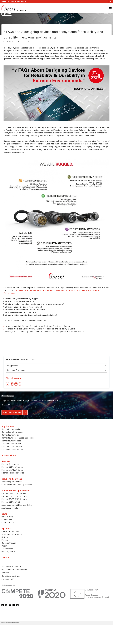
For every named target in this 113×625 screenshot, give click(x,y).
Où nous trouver (8, 543)
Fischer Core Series (10, 464)
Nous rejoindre (8, 551)
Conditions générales (10, 576)
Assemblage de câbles (11, 482)
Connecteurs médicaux (11, 446)
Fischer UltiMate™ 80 (10, 502)
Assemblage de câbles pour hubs (16, 505)
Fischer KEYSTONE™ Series (13, 493)
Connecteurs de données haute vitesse (19, 438)
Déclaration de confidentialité (14, 569)
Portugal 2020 (7, 579)
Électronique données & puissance (16, 484)
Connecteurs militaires (11, 443)
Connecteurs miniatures (12, 435)
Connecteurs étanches (11, 429)
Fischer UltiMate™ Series (12, 467)
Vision (4, 546)
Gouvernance (7, 549)
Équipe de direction (10, 531)
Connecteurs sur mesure (12, 449)
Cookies (5, 573)
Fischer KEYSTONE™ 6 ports (14, 499)
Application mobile (9, 508)
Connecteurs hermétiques (13, 432)
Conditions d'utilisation (11, 566)
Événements (6, 519)
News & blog (7, 517)
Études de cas (7, 522)
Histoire (4, 537)
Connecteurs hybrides (11, 441)
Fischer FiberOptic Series (12, 473)
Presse (4, 540)
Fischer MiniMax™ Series (12, 470)
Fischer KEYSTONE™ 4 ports (14, 496)
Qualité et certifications (11, 534)
